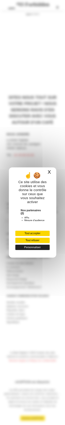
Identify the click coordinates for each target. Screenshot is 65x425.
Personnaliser (32, 247)
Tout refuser (32, 240)
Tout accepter (32, 233)
